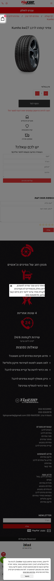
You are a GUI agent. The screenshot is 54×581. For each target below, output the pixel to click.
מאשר (27, 576)
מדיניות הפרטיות (29, 572)
